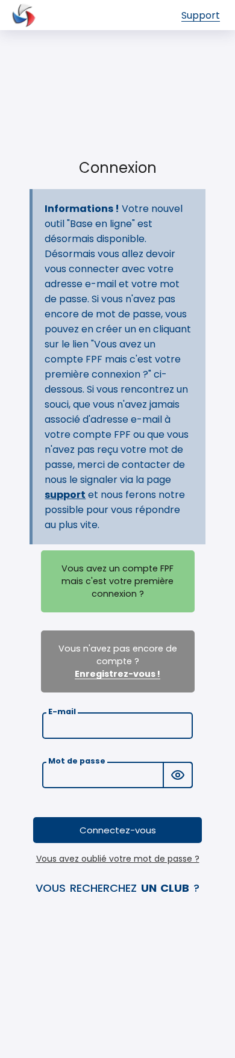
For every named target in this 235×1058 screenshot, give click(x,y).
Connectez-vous (118, 830)
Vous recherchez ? (117, 887)
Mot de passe (76, 761)
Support (200, 15)
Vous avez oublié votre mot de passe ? (117, 859)
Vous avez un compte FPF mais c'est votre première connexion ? (117, 581)
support (65, 495)
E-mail (62, 711)
